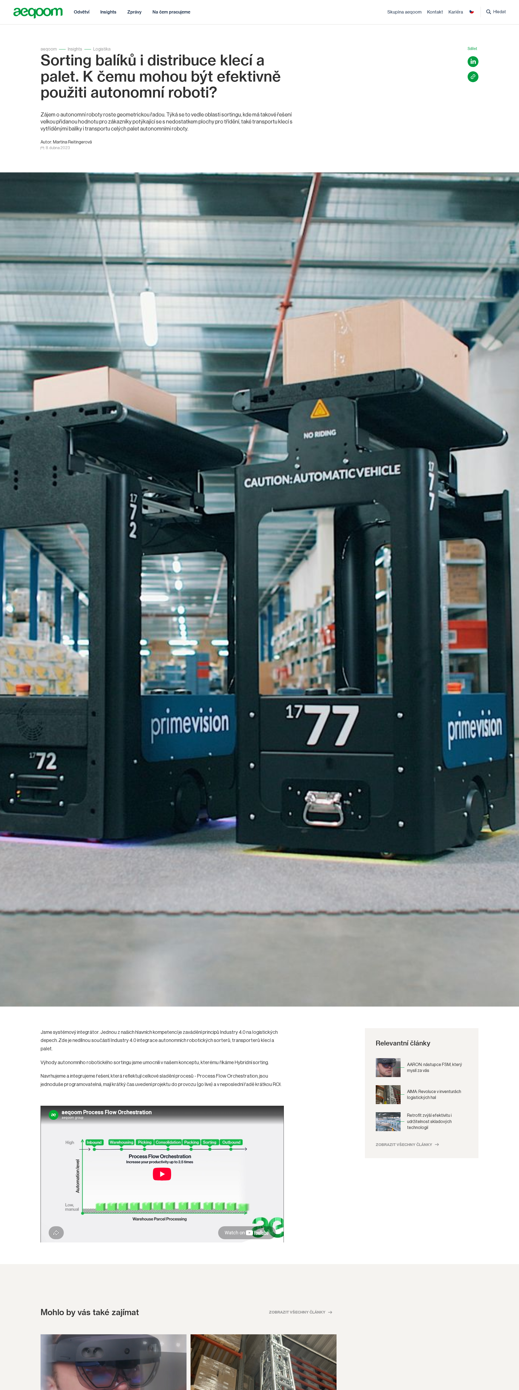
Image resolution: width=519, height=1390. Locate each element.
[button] (81, 12)
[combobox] (471, 11)
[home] (38, 13)
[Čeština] (471, 11)
